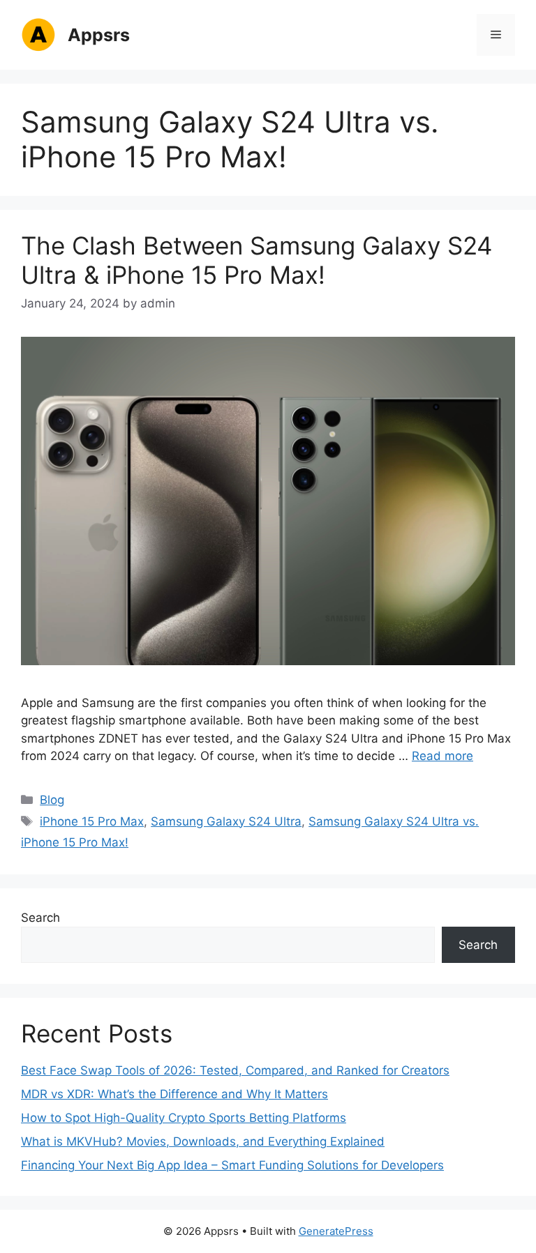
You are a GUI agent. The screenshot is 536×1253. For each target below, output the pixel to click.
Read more (442, 756)
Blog (52, 800)
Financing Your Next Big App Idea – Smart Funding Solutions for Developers (232, 1165)
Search (40, 918)
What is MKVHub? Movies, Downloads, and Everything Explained (203, 1141)
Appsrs (99, 34)
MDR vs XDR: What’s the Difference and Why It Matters (174, 1094)
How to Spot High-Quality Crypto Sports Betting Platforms (183, 1118)
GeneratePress (336, 1231)
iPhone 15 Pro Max (92, 821)
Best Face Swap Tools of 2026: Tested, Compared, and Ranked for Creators (235, 1070)
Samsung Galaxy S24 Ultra (226, 821)
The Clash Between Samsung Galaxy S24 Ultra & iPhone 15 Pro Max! (256, 260)
